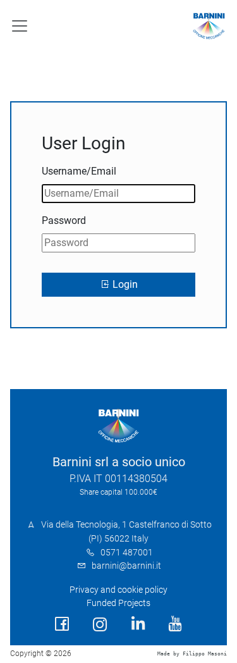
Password (64, 220)
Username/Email (79, 171)
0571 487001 (126, 552)
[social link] (62, 624)
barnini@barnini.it (126, 566)
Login (124, 284)
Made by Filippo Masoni (192, 654)
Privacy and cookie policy (118, 590)
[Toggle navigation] (19, 25)
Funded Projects (118, 603)
